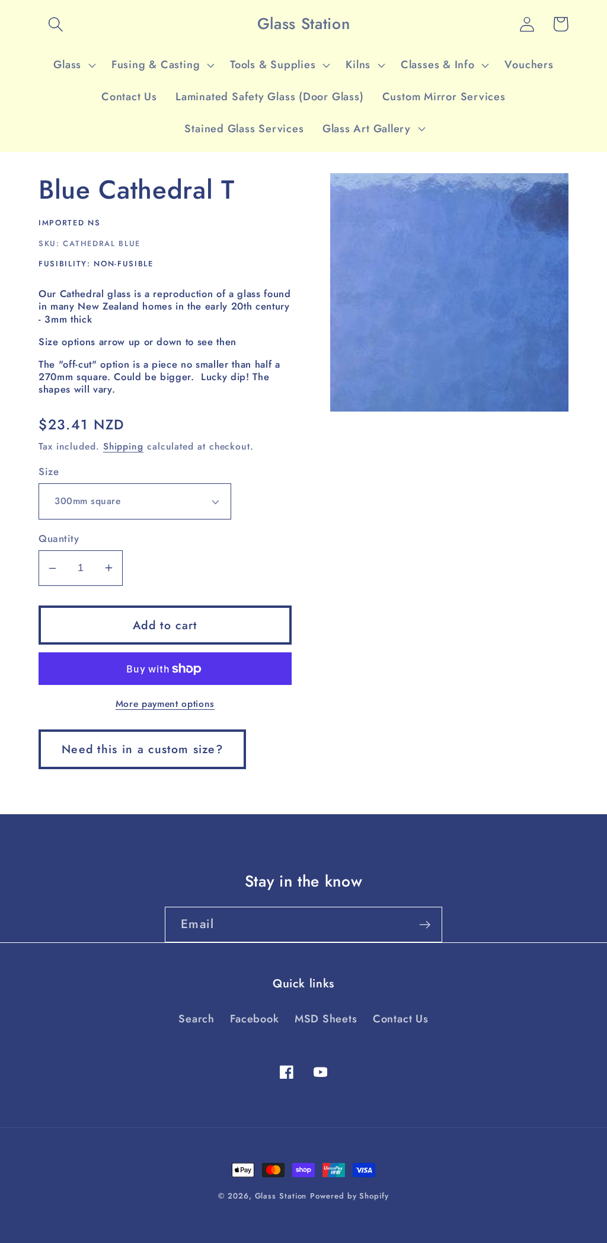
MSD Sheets (326, 1019)
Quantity (59, 539)
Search (196, 1019)
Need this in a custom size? (142, 749)
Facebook (254, 1019)
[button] (55, 24)
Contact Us (401, 1019)
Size (49, 472)
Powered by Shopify (349, 1195)
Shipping (123, 446)
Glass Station (281, 1195)
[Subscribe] (425, 925)
